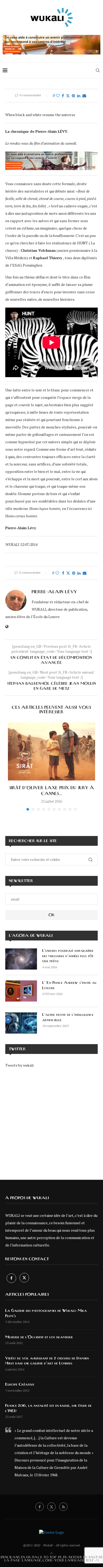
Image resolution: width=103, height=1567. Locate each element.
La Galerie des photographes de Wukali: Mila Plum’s (46, 1313)
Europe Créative (19, 1384)
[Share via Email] (84, 95)
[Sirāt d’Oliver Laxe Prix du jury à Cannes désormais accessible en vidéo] (51, 751)
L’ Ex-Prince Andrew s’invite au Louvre (69, 985)
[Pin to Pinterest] (73, 95)
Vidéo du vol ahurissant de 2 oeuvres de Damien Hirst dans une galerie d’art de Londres (47, 1360)
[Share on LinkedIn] (78, 95)
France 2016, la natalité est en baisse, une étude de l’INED (48, 1408)
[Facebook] (11, 1278)
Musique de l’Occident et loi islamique (39, 1337)
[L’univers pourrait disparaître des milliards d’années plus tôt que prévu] (21, 959)
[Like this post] (58, 95)
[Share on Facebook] (63, 95)
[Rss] (63, 1506)
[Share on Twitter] (68, 95)
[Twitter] (24, 1278)
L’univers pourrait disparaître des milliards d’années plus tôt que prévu (67, 956)
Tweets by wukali (19, 1065)
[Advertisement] (51, 1120)
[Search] (97, 70)
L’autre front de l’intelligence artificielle (67, 1017)
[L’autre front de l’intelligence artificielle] (21, 1023)
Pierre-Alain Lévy (54, 592)
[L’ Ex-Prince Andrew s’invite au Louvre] (21, 991)
